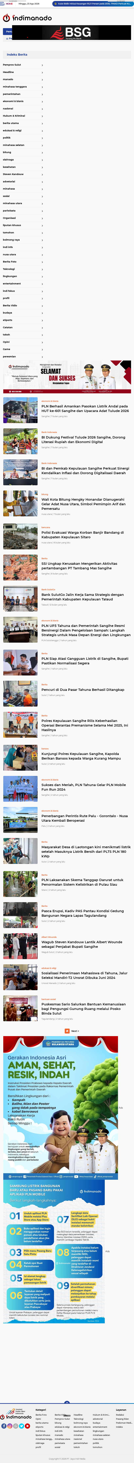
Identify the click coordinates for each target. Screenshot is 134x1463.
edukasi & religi (12, 130)
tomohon (8, 232)
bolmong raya (11, 239)
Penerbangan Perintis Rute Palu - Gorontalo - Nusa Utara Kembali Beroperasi (85, 818)
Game (6, 349)
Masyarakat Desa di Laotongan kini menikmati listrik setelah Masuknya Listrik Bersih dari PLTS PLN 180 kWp (86, 851)
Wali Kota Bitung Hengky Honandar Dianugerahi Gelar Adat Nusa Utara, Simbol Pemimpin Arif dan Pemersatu (84, 504)
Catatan (8, 327)
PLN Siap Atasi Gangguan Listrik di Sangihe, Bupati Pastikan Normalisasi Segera (85, 661)
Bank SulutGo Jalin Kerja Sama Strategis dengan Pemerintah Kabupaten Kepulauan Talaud (83, 597)
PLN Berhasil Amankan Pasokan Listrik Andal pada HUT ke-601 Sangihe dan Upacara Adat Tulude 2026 (85, 408)
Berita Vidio (10, 305)
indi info (8, 247)
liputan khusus (12, 225)
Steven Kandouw (13, 174)
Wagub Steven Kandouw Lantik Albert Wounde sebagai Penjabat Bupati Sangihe (82, 944)
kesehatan (9, 167)
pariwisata (9, 210)
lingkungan (10, 276)
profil (6, 298)
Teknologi (9, 269)
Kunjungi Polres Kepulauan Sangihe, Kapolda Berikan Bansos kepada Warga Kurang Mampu (81, 756)
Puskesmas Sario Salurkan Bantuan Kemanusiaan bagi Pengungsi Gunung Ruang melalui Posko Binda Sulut (84, 1008)
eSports (7, 320)
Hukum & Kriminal (14, 115)
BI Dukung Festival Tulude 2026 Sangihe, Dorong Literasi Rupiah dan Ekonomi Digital (83, 439)
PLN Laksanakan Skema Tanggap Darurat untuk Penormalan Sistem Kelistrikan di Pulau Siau (82, 882)
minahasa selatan (13, 145)
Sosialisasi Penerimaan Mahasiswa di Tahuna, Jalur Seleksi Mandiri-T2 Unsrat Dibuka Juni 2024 (84, 975)
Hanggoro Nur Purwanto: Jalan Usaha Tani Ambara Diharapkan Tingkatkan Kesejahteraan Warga (94, 3)
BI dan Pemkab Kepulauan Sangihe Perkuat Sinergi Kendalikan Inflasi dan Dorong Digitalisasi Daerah (85, 470)
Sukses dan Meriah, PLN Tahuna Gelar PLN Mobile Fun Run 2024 (84, 787)
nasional (8, 108)
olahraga (8, 159)
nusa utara (9, 254)
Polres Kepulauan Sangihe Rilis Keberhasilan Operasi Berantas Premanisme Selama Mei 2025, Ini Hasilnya (85, 725)
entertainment (12, 283)
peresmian (9, 356)
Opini (6, 342)
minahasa (9, 188)
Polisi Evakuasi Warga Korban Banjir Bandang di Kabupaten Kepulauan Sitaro (83, 535)
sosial (6, 196)
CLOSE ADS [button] (13, 1)
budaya (7, 312)
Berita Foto (9, 261)
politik (6, 137)
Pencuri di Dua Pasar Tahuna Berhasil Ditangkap (83, 690)
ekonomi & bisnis (13, 101)
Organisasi (9, 218)
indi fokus (9, 290)
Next (74, 1031)
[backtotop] (67, 1404)
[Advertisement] (67, 1361)
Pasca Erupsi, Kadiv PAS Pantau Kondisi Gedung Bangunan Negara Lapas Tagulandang (83, 913)
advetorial (9, 181)
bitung (7, 152)
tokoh (6, 334)
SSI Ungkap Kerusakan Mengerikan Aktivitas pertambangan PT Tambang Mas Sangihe (79, 566)
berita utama (11, 123)
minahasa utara (12, 203)
